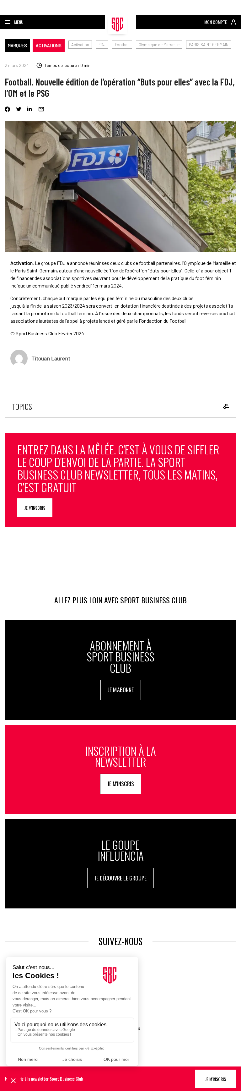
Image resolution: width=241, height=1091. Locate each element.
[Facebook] (7, 109)
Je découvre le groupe (120, 878)
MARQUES (17, 45)
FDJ (102, 44)
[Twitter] (18, 109)
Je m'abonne (121, 690)
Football (122, 44)
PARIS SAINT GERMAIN (208, 44)
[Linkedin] (30, 109)
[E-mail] (41, 109)
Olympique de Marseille (159, 44)
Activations (49, 45)
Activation (80, 44)
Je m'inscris (34, 507)
